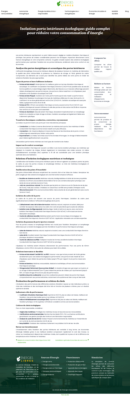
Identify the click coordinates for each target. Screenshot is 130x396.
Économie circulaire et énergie (97, 12)
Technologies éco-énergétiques (72, 12)
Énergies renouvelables (6, 12)
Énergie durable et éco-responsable (47, 12)
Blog (127, 11)
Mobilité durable (115, 12)
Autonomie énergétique (24, 12)
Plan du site (65, 395)
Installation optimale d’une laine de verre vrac (71, 340)
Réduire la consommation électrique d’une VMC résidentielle (34, 341)
